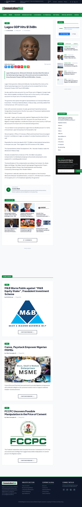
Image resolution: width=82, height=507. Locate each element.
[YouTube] (77, 1)
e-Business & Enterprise (28, 489)
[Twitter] (72, 1)
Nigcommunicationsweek (71, 27)
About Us (49, 2)
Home (5, 14)
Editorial (56, 14)
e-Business (37, 14)
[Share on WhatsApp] (25, 67)
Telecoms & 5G (25, 485)
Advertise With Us (46, 489)
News (10, 14)
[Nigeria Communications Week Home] (13, 8)
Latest (61, 43)
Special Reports (67, 14)
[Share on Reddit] (28, 67)
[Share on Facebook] (6, 67)
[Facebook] (70, 1)
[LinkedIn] (74, 1)
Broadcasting (27, 14)
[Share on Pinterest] (18, 67)
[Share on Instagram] (15, 67)
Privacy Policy (45, 491)
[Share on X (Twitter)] (9, 67)
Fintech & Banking (26, 491)
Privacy (65, 1)
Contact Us (45, 487)
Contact (55, 1)
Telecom (17, 14)
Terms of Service (46, 493)
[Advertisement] (27, 260)
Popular (68, 43)
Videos (76, 14)
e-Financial (47, 14)
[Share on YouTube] (22, 67)
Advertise (60, 1)
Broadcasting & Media (27, 487)
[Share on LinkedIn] (12, 67)
